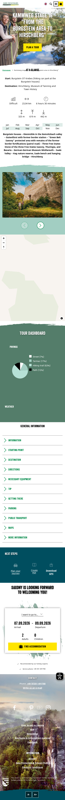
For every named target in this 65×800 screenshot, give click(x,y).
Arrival (17, 627)
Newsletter (32, 733)
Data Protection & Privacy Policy (32, 762)
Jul (7, 128)
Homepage (6, 70)
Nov (48, 128)
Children (38, 639)
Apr (37, 124)
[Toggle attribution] (61, 318)
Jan (7, 124)
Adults (25, 639)
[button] (32, 47)
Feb (17, 124)
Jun (57, 124)
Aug (17, 128)
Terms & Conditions (32, 767)
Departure (40, 627)
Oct (37, 128)
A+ (35, 794)
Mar (27, 124)
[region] (32, 278)
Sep (27, 128)
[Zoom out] (4, 242)
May (48, 124)
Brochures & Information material (32, 738)
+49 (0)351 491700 (36, 683)
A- (29, 794)
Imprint (33, 758)
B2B (32, 729)
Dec (57, 128)
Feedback (32, 742)
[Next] (40, 225)
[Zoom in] (4, 238)
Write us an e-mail (32, 687)
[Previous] (24, 225)
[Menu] (56, 4)
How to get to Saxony (32, 725)
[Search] (50, 4)
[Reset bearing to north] (4, 247)
